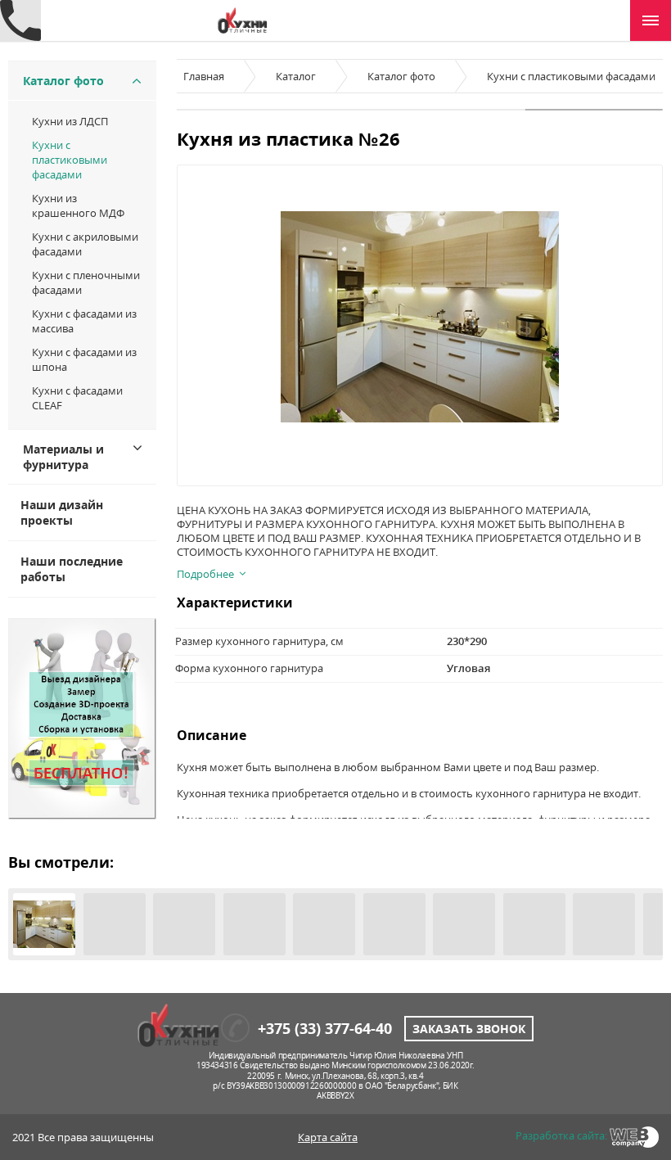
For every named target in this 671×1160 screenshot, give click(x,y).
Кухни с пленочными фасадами (86, 282)
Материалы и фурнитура (63, 456)
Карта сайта (328, 1137)
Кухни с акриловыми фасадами (85, 244)
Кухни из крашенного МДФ (78, 205)
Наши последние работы (71, 569)
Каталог (296, 76)
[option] (420, 317)
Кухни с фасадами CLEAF (77, 398)
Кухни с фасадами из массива (84, 321)
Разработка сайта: (561, 1135)
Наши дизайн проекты (61, 512)
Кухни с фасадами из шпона (84, 359)
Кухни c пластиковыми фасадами (69, 160)
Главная (203, 76)
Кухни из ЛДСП (70, 121)
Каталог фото (63, 80)
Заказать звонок (468, 1028)
